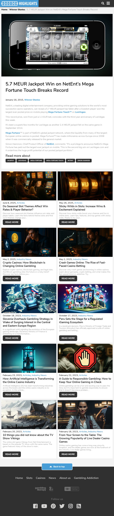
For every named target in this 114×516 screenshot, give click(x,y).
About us (64, 478)
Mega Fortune (13, 132)
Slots (29, 478)
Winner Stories (17, 9)
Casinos (40, 478)
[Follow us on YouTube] (44, 506)
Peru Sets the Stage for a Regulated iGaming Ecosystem (81, 320)
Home (4, 9)
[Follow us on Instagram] (70, 506)
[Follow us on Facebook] (35, 506)
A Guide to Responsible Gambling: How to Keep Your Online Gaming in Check (85, 380)
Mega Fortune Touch (54, 160)
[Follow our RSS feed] (79, 506)
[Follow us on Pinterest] (53, 506)
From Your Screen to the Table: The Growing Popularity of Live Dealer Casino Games (84, 438)
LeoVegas (80, 112)
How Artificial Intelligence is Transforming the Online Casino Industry (28, 380)
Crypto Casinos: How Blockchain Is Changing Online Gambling (24, 264)
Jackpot (10, 160)
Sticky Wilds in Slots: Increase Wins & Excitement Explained (82, 207)
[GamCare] (51, 489)
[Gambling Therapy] (40, 489)
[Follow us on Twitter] (62, 506)
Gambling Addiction (86, 478)
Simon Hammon (84, 160)
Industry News (24, 259)
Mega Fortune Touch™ (60, 112)
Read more (11, 222)
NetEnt (50, 144)
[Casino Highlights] (19, 3)
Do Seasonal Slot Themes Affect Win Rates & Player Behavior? (25, 207)
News (52, 478)
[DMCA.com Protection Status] (58, 489)
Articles (21, 202)
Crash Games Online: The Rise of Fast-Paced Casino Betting (82, 264)
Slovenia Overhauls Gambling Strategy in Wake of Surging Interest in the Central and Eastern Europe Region (28, 322)
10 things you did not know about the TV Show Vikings (28, 436)
